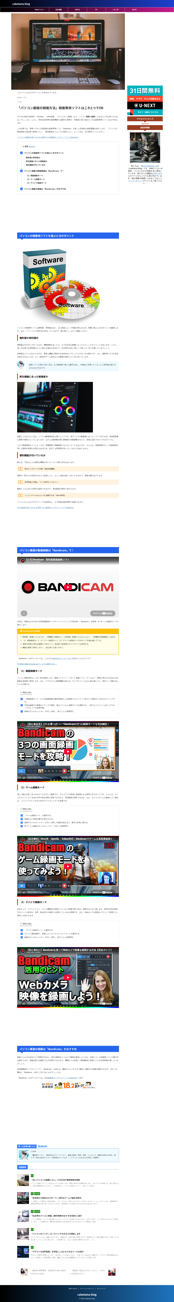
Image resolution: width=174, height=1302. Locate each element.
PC (96, 10)
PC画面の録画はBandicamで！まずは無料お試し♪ (37, 664)
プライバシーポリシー (87, 1288)
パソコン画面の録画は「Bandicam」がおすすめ (45, 188)
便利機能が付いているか (35, 165)
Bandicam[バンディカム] (61, 658)
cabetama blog (21, 4)
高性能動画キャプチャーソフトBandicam (61, 1078)
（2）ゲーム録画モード (35, 179)
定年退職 (59, 10)
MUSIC (77, 10)
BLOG (134, 10)
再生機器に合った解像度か (36, 161)
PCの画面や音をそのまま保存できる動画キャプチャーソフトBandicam (45, 508)
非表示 (31, 147)
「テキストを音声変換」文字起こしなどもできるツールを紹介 (57, 1251)
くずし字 (115, 10)
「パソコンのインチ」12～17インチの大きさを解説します (55, 1233)
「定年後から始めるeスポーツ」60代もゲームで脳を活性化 (56, 1197)
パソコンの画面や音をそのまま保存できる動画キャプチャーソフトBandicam (47, 137)
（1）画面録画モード (34, 175)
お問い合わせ (72, 1288)
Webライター (39, 10)
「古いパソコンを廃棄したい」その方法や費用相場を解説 (55, 1179)
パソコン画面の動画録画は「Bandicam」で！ (44, 170)
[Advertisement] (68, 213)
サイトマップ (101, 1288)
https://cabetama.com (149, 166)
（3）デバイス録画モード (36, 183)
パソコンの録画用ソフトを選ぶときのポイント (44, 152)
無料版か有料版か (33, 157)
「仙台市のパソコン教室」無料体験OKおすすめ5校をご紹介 (56, 1215)
